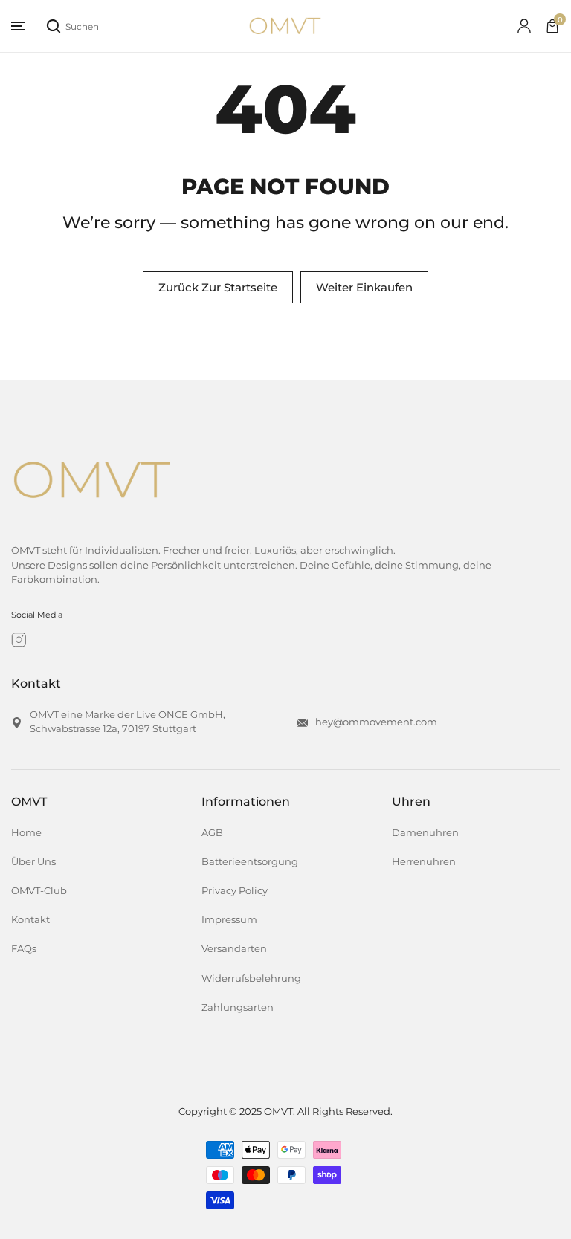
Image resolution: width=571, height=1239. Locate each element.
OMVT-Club (39, 890)
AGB (212, 832)
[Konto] (524, 26)
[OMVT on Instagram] (19, 640)
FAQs (23, 948)
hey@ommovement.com (376, 722)
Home (26, 832)
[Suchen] (53, 26)
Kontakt (30, 919)
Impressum (229, 919)
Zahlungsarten (237, 1007)
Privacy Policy (234, 890)
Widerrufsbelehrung (251, 978)
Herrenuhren (424, 861)
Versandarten (234, 948)
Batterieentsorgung (249, 861)
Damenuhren (425, 832)
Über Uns (33, 861)
